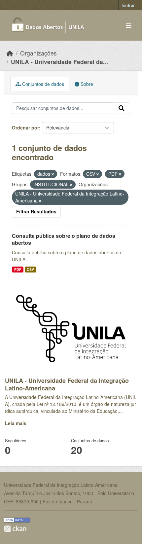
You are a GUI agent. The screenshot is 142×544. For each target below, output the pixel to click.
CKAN (15, 528)
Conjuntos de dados (42, 84)
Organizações (38, 53)
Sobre (86, 84)
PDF (17, 269)
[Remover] (53, 174)
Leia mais (15, 423)
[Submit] (121, 108)
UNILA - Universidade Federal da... (59, 61)
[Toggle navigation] (128, 25)
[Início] (10, 53)
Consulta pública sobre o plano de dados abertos (63, 239)
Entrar (128, 5)
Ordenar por (25, 127)
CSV (30, 269)
